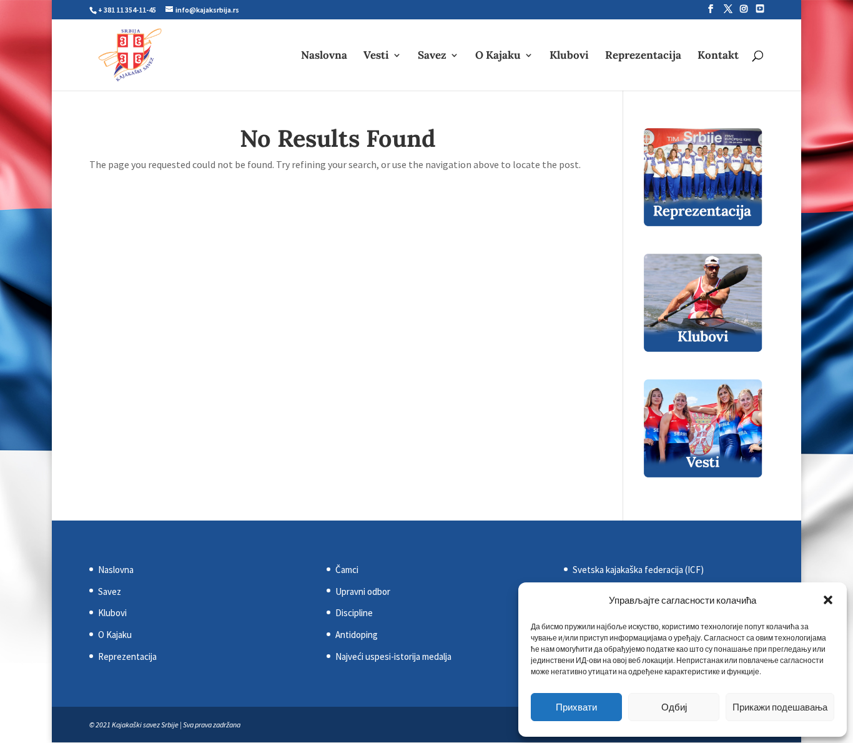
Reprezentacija (643, 56)
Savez (432, 56)
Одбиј (674, 707)
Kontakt (718, 56)
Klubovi (569, 56)
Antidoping (356, 635)
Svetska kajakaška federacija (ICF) (638, 570)
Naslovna (324, 56)
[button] (828, 600)
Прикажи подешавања (779, 707)
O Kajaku (498, 56)
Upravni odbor (362, 591)
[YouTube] (760, 8)
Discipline (354, 613)
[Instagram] (743, 8)
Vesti (376, 56)
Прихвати (576, 707)
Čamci (346, 570)
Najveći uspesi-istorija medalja (393, 656)
